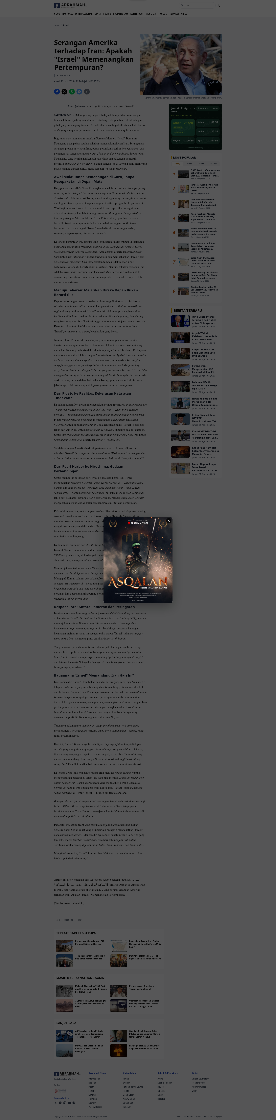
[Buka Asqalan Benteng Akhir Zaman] (137, 560)
